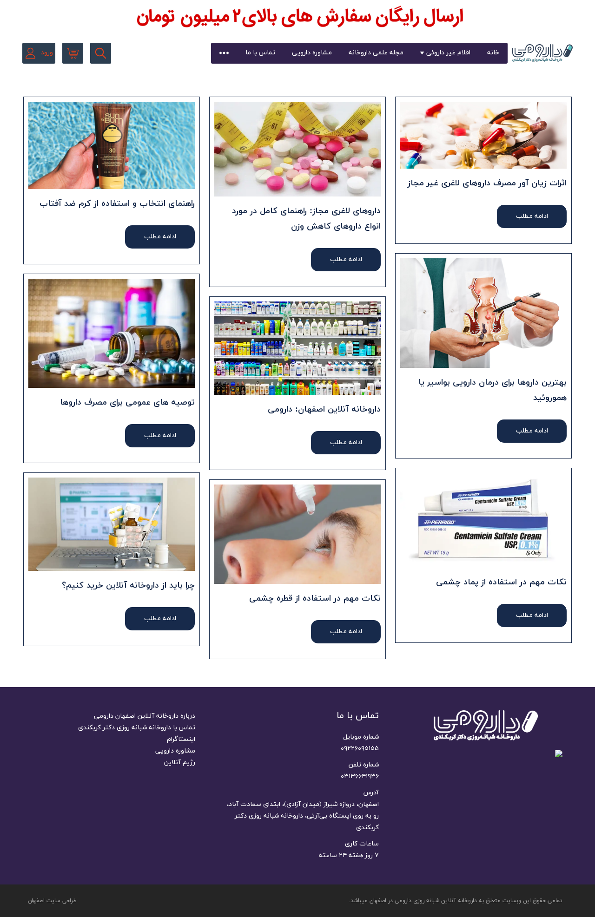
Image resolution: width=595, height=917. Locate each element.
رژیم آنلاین (179, 762)
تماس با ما (260, 52)
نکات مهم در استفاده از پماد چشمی (501, 582)
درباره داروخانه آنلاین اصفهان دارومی (144, 716)
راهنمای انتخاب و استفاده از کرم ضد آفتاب (117, 204)
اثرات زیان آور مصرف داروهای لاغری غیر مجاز (487, 183)
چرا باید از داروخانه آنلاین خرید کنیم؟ (128, 585)
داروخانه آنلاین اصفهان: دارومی (324, 409)
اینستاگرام (181, 739)
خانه (493, 52)
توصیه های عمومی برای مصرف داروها (127, 402)
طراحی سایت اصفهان (52, 900)
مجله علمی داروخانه (376, 52)
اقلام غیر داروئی (448, 52)
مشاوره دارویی (312, 52)
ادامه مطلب (532, 216)
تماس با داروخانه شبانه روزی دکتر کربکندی (136, 727)
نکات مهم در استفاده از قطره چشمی (315, 598)
